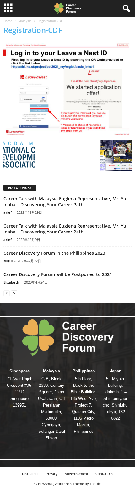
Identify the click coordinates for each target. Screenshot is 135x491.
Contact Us (104, 473)
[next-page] (14, 293)
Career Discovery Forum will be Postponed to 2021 (57, 274)
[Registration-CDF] (67, 89)
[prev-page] (6, 293)
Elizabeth (11, 282)
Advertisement (76, 473)
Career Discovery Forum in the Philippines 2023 (54, 253)
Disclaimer (30, 473)
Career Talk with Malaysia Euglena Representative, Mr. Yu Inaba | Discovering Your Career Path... (64, 201)
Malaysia (25, 20)
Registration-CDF (32, 30)
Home (7, 20)
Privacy (51, 473)
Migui (8, 260)
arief (7, 212)
